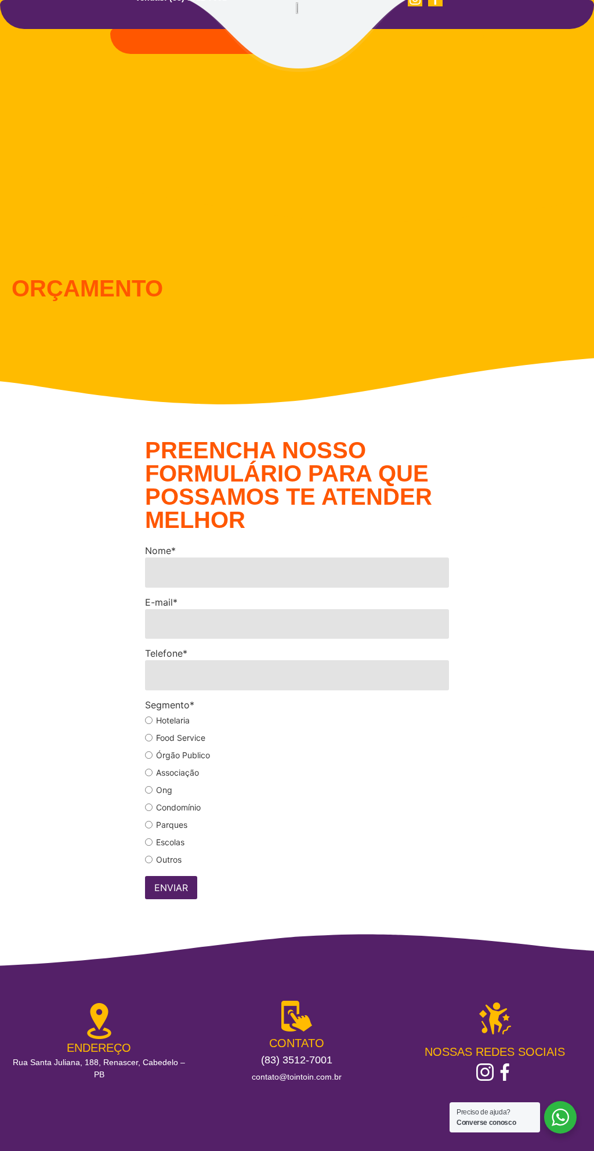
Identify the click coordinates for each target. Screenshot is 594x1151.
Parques (171, 825)
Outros (169, 860)
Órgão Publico (183, 755)
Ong (164, 790)
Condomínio (178, 807)
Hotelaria (173, 720)
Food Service (180, 738)
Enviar (171, 887)
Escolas (170, 842)
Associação (177, 773)
